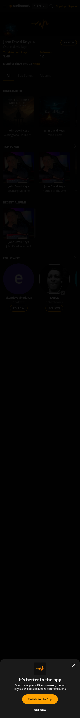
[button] (40, 359)
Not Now (40, 710)
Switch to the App (40, 699)
